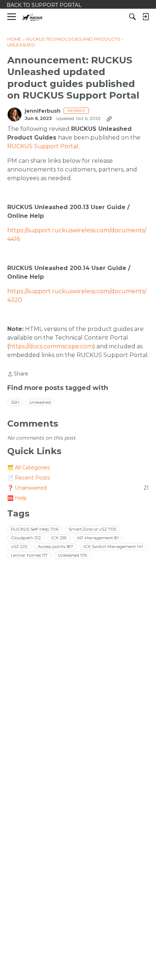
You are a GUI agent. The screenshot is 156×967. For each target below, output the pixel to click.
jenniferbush (43, 111)
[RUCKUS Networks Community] (32, 17)
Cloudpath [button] (26, 537)
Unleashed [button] (40, 402)
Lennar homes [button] (29, 555)
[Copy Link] (109, 118)
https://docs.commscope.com (51, 346)
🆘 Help (17, 498)
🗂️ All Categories (28, 467)
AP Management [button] (98, 537)
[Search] (132, 17)
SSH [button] (15, 402)
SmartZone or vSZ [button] (92, 529)
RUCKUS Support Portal (42, 146)
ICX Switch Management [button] (113, 546)
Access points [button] (55, 546)
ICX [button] (59, 537)
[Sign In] (145, 17)
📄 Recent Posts (28, 477)
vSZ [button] (19, 546)
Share (17, 374)
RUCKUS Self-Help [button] (34, 529)
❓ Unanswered (78, 488)
